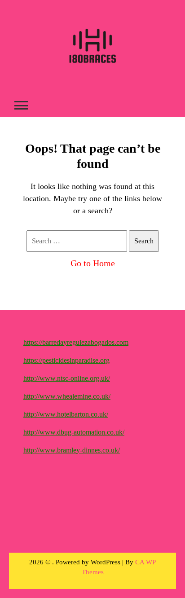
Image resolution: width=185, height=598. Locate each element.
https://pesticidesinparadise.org (66, 360)
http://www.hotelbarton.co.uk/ (65, 414)
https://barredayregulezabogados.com (75, 342)
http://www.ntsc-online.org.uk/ (66, 378)
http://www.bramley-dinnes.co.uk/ (71, 450)
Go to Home (92, 263)
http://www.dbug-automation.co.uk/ (73, 432)
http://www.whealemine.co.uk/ (66, 396)
